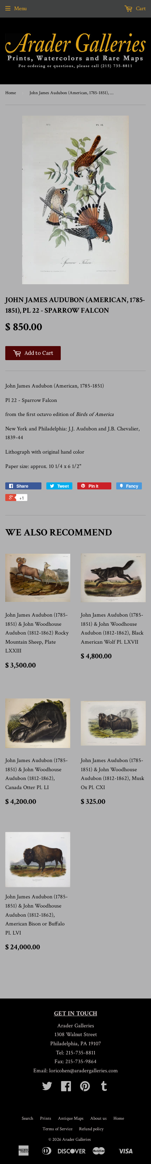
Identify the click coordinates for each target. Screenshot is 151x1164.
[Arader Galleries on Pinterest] (85, 1088)
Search (27, 1118)
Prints (45, 1118)
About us (98, 1118)
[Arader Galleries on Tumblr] (104, 1088)
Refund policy (91, 1129)
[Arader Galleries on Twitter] (47, 1088)
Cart (140, 8)
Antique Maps (71, 1118)
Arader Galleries (76, 1140)
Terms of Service (57, 1129)
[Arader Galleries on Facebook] (66, 1088)
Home (10, 93)
